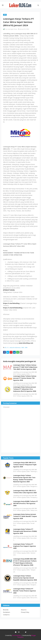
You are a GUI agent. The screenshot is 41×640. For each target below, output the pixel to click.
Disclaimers (6, 612)
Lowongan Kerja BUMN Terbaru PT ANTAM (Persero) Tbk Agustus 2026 (25, 503)
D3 (5, 347)
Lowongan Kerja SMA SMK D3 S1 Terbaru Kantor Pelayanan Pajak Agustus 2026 (25, 465)
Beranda (5, 610)
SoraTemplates (16, 635)
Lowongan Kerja (12, 29)
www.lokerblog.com (26, 343)
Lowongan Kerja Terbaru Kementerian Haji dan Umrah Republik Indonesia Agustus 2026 (25, 578)
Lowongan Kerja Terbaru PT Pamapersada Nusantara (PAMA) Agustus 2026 (25, 531)
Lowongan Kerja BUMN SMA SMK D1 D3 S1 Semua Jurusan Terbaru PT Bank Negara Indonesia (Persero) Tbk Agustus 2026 (25, 562)
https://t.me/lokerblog (11, 303)
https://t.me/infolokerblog (12, 308)
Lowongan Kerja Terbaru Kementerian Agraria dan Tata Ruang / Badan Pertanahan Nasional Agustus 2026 (24, 478)
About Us (23, 610)
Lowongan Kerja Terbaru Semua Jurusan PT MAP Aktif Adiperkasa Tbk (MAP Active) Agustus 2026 (25, 367)
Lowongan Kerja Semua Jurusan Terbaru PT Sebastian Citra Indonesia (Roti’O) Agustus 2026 (24, 389)
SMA (22, 347)
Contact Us (6, 615)
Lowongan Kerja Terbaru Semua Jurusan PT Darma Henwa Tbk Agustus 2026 (24, 378)
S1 (8, 347)
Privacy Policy (25, 612)
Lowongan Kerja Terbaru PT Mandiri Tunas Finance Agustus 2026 (24, 591)
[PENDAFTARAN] (9, 290)
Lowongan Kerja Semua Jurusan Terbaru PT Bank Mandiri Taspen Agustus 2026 (25, 516)
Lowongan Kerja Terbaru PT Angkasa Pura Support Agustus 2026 (24, 546)
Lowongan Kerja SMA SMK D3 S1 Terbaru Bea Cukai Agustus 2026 (25, 492)
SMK (26, 347)
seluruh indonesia (14, 347)
